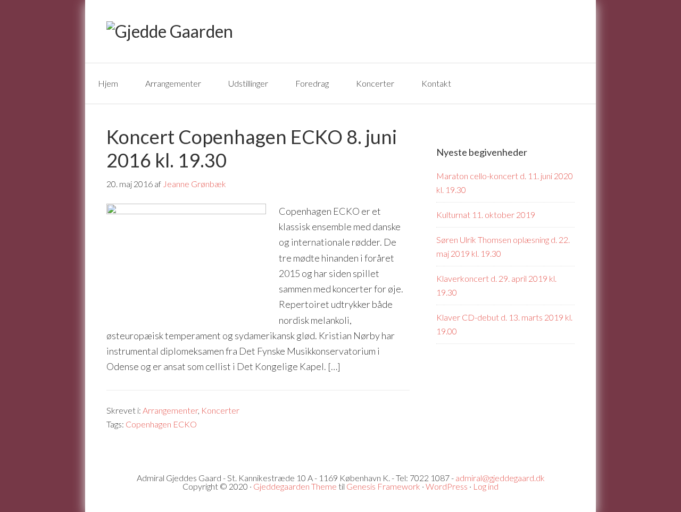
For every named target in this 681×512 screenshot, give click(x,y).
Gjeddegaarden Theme (295, 486)
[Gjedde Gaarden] (169, 31)
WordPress (447, 486)
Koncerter (220, 410)
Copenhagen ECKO (161, 424)
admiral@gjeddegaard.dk (500, 478)
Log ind (486, 486)
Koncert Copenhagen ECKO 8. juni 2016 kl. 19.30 (251, 148)
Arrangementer (170, 410)
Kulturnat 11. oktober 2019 (485, 214)
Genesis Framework (383, 486)
